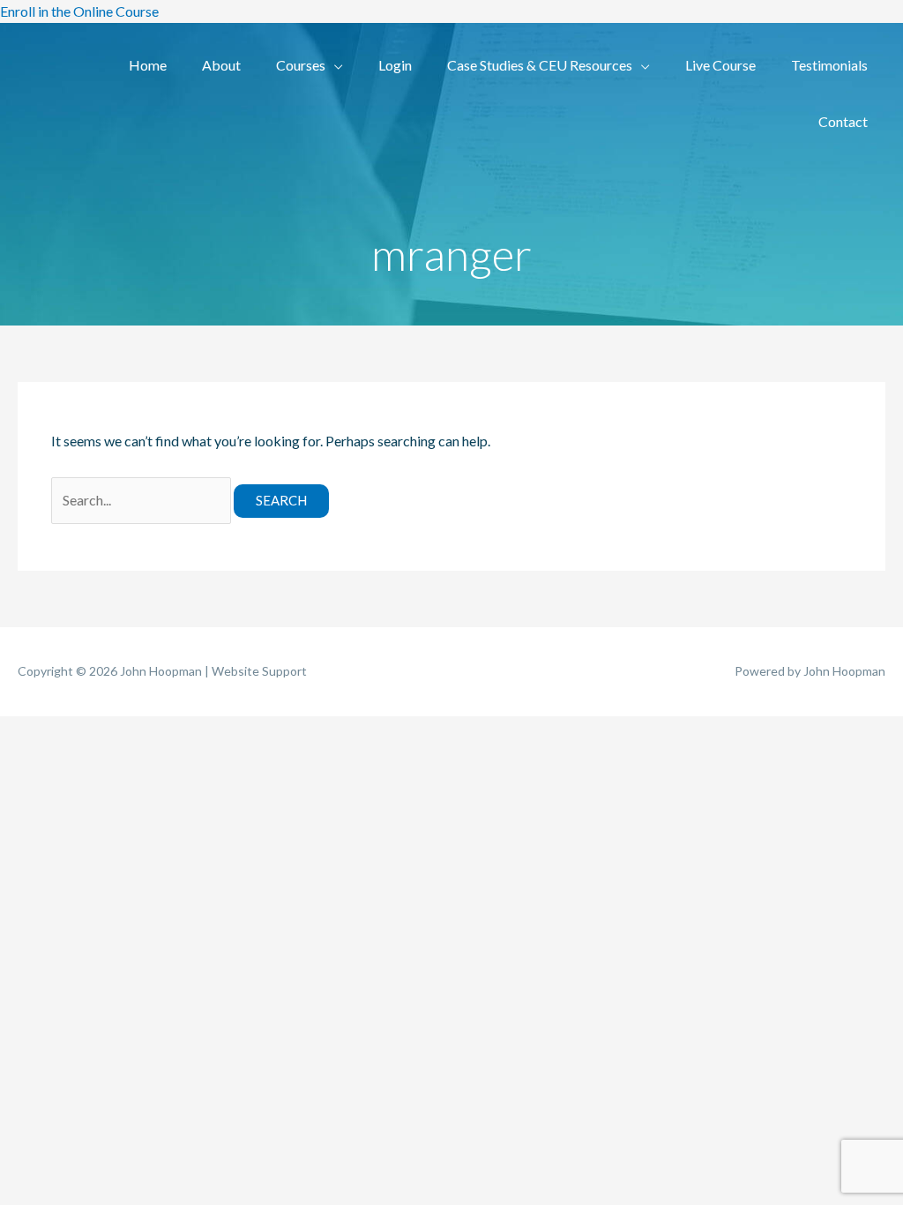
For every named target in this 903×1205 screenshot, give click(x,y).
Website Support (259, 670)
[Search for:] (142, 499)
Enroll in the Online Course (79, 11)
